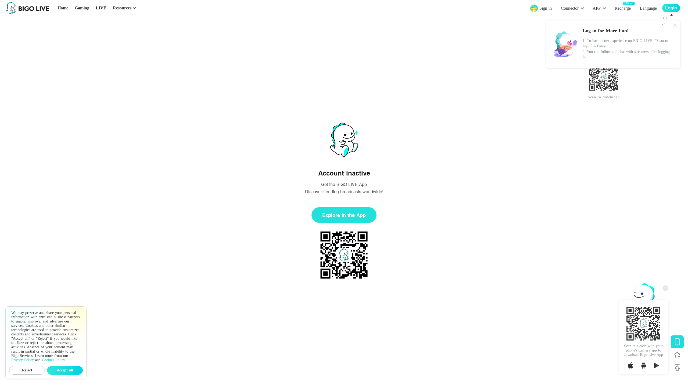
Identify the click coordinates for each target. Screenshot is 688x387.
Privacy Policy (22, 360)
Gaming (82, 8)
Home (63, 8)
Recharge (623, 7)
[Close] (675, 25)
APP (597, 8)
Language (648, 8)
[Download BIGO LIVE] (677, 341)
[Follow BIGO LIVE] (677, 354)
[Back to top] (677, 367)
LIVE (101, 8)
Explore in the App (344, 215)
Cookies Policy (53, 360)
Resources (122, 8)
